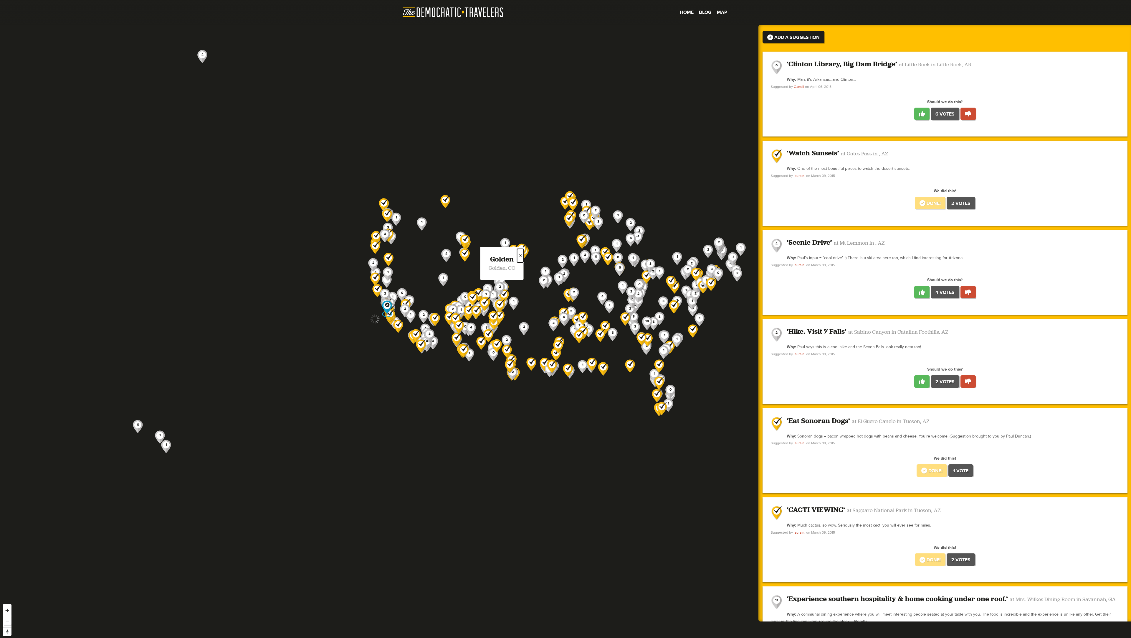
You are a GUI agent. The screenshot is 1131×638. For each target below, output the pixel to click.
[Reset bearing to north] (7, 631)
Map (722, 12)
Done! (933, 203)
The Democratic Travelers (453, 12)
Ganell (799, 87)
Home (687, 12)
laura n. (799, 176)
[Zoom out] (7, 621)
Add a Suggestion (796, 37)
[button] (569, 220)
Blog (705, 12)
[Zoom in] (7, 610)
